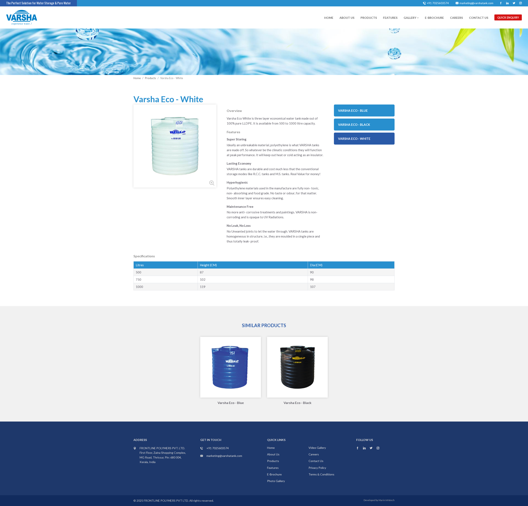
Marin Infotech (387, 500)
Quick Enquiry (508, 17)
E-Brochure (434, 17)
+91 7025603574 (438, 3)
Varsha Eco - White (354, 138)
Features (390, 17)
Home (328, 17)
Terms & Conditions (321, 474)
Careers (456, 17)
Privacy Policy (317, 467)
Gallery (410, 17)
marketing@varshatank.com (476, 3)
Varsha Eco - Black (354, 124)
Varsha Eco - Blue (353, 110)
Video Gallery (317, 447)
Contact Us (478, 17)
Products (369, 17)
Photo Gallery (276, 481)
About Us (346, 17)
